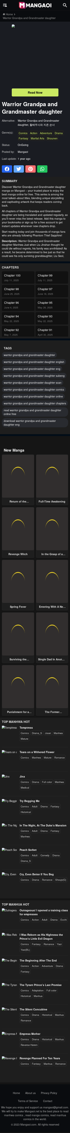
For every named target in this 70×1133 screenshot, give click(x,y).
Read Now (35, 92)
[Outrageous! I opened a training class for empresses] (9, 910)
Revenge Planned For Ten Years (40, 1058)
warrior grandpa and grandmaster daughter (29, 355)
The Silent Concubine (33, 1009)
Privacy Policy (49, 1093)
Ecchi (63, 919)
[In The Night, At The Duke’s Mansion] (9, 825)
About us (30, 1093)
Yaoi (59, 944)
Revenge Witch (18, 554)
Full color (47, 782)
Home (16, 1093)
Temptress (26, 727)
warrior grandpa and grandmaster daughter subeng (34, 375)
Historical (26, 812)
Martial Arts (37, 138)
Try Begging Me (30, 801)
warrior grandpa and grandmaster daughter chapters (35, 403)
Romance (59, 757)
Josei (48, 733)
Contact (47, 1101)
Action (33, 133)
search (65, 5)
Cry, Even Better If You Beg (37, 874)
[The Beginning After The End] (9, 960)
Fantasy (23, 138)
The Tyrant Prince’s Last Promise (41, 985)
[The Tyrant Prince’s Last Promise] (9, 985)
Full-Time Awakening (52, 501)
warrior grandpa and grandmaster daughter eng (32, 369)
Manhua (38, 996)
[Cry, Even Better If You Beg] (9, 874)
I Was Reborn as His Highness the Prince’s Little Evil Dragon (41, 936)
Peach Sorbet (28, 850)
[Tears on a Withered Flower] (9, 752)
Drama (59, 133)
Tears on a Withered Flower (37, 752)
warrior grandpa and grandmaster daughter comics (34, 389)
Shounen (52, 138)
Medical (25, 787)
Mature (24, 738)
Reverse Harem (29, 1045)
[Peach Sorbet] (9, 850)
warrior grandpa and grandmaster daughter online (33, 396)
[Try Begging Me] (9, 801)
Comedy (45, 855)
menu (5, 5)
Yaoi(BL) (25, 949)
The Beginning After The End (38, 960)
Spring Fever (18, 606)
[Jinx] (6, 776)
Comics (23, 133)
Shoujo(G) (60, 879)
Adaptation (37, 990)
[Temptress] (9, 727)
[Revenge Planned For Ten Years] (9, 1058)
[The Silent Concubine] (9, 1009)
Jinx (22, 776)
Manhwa (58, 733)
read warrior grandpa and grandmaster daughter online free (32, 412)
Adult (35, 806)
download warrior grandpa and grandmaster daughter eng (30, 422)
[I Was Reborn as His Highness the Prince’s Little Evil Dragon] (9, 935)
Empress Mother (30, 1034)
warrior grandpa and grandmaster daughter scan (32, 382)
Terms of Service (28, 1101)
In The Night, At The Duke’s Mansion (43, 825)
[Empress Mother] (9, 1034)
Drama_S (37, 733)
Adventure (46, 133)
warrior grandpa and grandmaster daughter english (34, 362)
